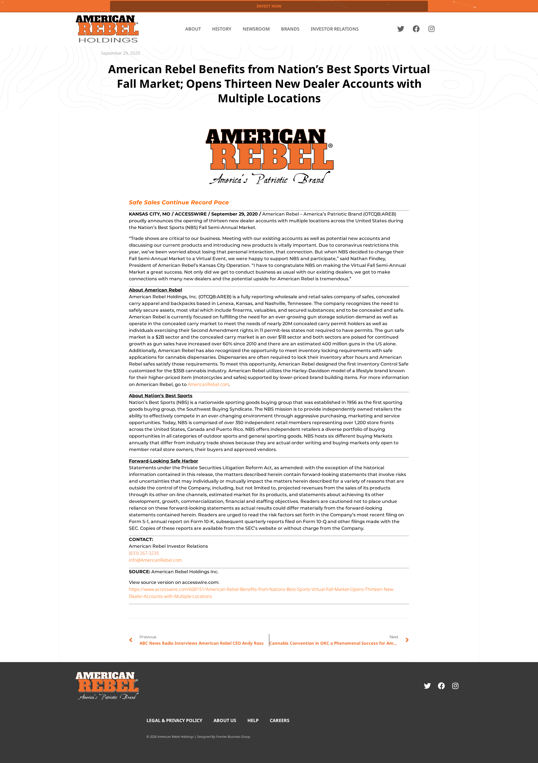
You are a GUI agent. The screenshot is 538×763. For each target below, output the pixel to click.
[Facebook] (416, 29)
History (221, 29)
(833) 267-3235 (144, 553)
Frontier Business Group (233, 736)
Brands (290, 29)
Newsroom (256, 29)
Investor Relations (335, 29)
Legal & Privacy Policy (174, 720)
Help (253, 720)
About (193, 29)
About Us (225, 720)
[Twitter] (401, 29)
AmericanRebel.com (208, 384)
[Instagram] (432, 29)
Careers (279, 720)
